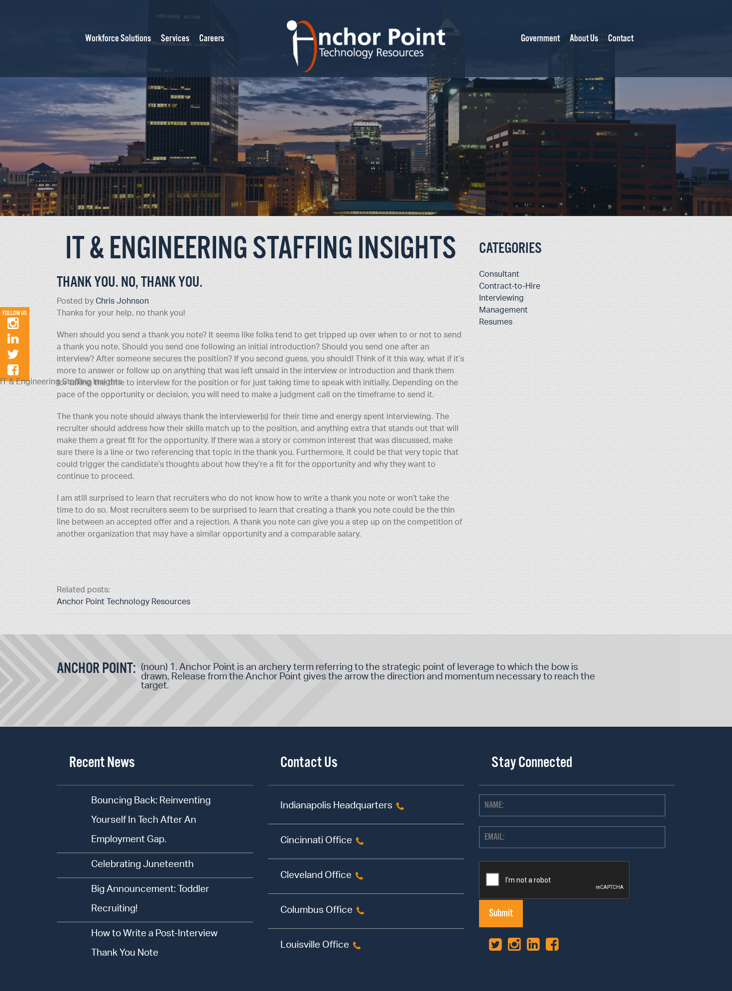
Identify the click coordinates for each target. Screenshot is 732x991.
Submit (501, 913)
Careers (211, 39)
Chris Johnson (122, 302)
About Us (584, 39)
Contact (620, 39)
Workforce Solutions (118, 39)
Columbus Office (316, 911)
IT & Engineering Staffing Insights (260, 249)
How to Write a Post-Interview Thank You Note (154, 944)
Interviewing (501, 299)
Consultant (499, 275)
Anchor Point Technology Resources (123, 602)
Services (175, 39)
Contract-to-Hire (509, 287)
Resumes (495, 323)
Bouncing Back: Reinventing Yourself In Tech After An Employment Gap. (151, 821)
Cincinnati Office (316, 841)
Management (503, 311)
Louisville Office (314, 946)
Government (540, 39)
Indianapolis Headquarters (336, 806)
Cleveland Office (316, 876)
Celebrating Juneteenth (142, 865)
